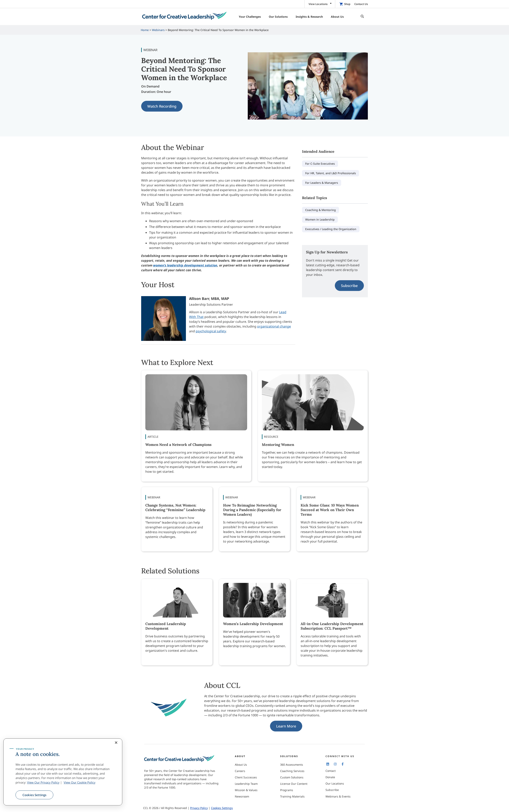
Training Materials (292, 796)
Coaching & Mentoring (320, 210)
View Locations (318, 4)
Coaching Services (292, 771)
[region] (62, 772)
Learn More (286, 726)
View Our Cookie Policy (79, 782)
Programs (286, 790)
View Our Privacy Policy (43, 782)
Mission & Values (246, 790)
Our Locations (334, 783)
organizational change (274, 326)
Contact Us (361, 4)
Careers (240, 771)
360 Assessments (291, 764)
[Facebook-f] (342, 764)
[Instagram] (335, 764)
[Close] (116, 742)
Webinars (158, 30)
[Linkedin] (327, 764)
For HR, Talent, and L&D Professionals (330, 173)
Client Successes (246, 777)
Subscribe (349, 285)
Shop (347, 4)
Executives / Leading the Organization (330, 229)
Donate (330, 777)
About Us (241, 764)
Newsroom (242, 796)
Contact (330, 771)
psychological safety (211, 331)
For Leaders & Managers (321, 183)
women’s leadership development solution (185, 265)
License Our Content (293, 784)
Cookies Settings (34, 795)
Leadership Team (246, 784)
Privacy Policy (199, 808)
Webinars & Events (338, 796)
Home (145, 30)
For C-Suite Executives (320, 163)
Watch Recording (161, 106)
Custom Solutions (291, 777)
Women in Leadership (320, 219)
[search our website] (361, 16)
